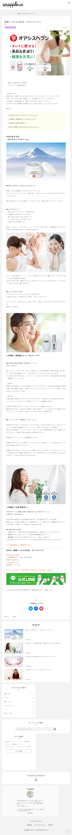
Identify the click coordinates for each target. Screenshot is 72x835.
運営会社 (50, 825)
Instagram (33, 570)
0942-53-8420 (14, 555)
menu (69, 3)
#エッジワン (8, 744)
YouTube (42, 570)
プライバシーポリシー (40, 825)
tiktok (49, 570)
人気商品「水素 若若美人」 (17, 123)
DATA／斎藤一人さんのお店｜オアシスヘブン (23, 127)
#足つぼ (29, 746)
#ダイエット (21, 744)
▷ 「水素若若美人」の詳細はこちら (18, 545)
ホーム (3, 13)
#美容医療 (14, 744)
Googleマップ (13, 562)
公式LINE (24, 570)
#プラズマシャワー (21, 746)
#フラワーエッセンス (10, 746)
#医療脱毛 (26, 741)
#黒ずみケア (8, 741)
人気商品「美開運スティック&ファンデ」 (22, 119)
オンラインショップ (13, 570)
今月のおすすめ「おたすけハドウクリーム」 (23, 115)
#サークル (14, 741)
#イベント (20, 741)
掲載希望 (29, 825)
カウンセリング (11, 13)
